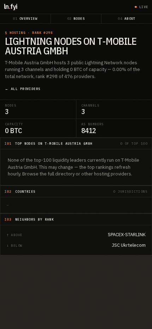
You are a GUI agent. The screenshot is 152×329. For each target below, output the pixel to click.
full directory (61, 174)
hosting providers (112, 174)
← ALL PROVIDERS (23, 89)
